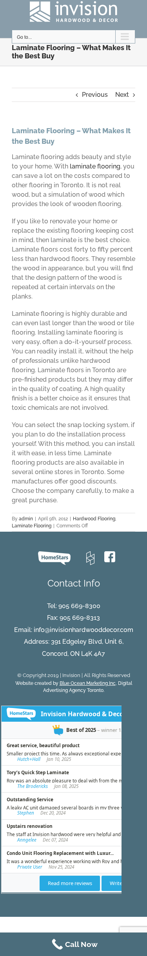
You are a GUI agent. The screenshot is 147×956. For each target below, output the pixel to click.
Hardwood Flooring (94, 518)
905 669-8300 (79, 606)
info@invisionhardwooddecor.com (83, 630)
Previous (95, 94)
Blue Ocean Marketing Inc (88, 683)
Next (122, 94)
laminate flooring (95, 166)
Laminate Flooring (31, 526)
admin (26, 518)
